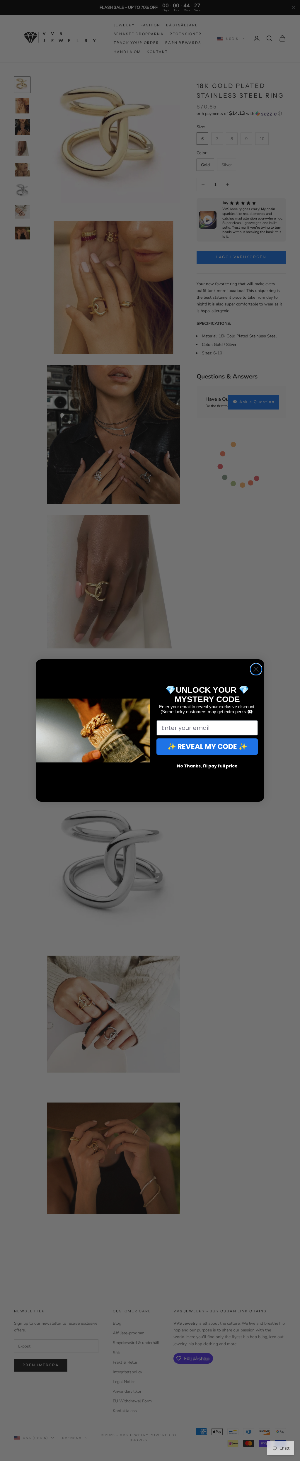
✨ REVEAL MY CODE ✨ (207, 746)
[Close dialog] (256, 669)
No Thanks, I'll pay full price (207, 766)
